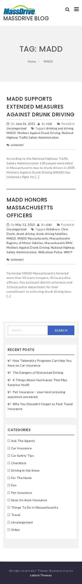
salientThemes (41, 575)
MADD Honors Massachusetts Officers (30, 207)
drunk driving (25, 234)
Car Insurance (21, 448)
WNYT (68, 252)
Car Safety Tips (22, 455)
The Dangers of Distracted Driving (38, 372)
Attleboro (53, 229)
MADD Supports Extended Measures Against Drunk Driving (41, 106)
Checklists (19, 463)
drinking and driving (59, 128)
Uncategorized (17, 128)
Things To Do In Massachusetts (34, 507)
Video (15, 529)
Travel (15, 515)
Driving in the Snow (25, 470)
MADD (11, 133)
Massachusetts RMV (59, 243)
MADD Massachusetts (32, 238)
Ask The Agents (23, 441)
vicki (49, 124)
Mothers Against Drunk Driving (38, 133)
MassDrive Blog (26, 18)
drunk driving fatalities (51, 234)
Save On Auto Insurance (29, 500)
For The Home (21, 478)
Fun (14, 485)
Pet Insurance (21, 492)
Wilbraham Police (50, 252)
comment (17, 145)
